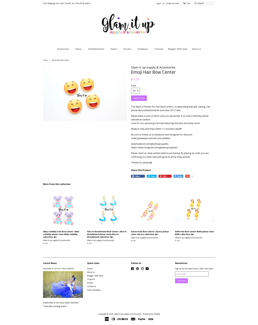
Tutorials (158, 49)
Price (133, 85)
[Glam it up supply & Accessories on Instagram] (142, 269)
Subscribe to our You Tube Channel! (58, 268)
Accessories (63, 49)
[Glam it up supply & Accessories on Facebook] (132, 269)
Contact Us (91, 286)
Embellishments (96, 49)
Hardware (143, 49)
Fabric (78, 49)
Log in (158, 3)
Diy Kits (127, 49)
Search (90, 268)
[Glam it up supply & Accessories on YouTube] (147, 269)
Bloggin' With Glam (177, 49)
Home (45, 60)
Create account (172, 3)
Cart (188, 3)
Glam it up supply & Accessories (128, 314)
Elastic (114, 49)
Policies (90, 283)
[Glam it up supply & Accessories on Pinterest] (137, 269)
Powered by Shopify (151, 314)
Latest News (50, 263)
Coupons (91, 279)
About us (196, 49)
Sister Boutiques (94, 290)
